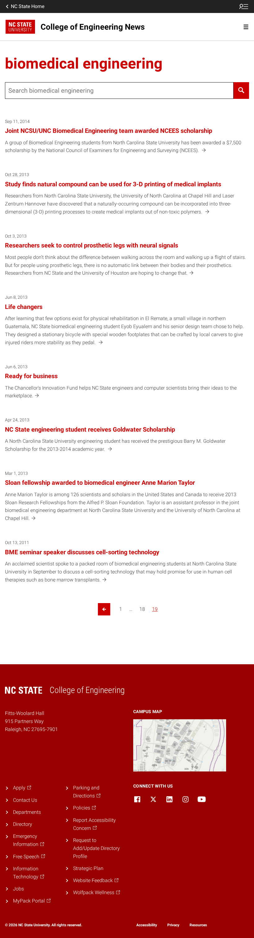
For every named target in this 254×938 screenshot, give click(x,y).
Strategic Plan (88, 868)
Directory (22, 824)
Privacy (173, 925)
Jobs (18, 889)
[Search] (241, 90)
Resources (198, 925)
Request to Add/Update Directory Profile (96, 848)
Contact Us (25, 800)
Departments (27, 812)
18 (142, 609)
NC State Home (27, 6)
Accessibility (146, 925)
